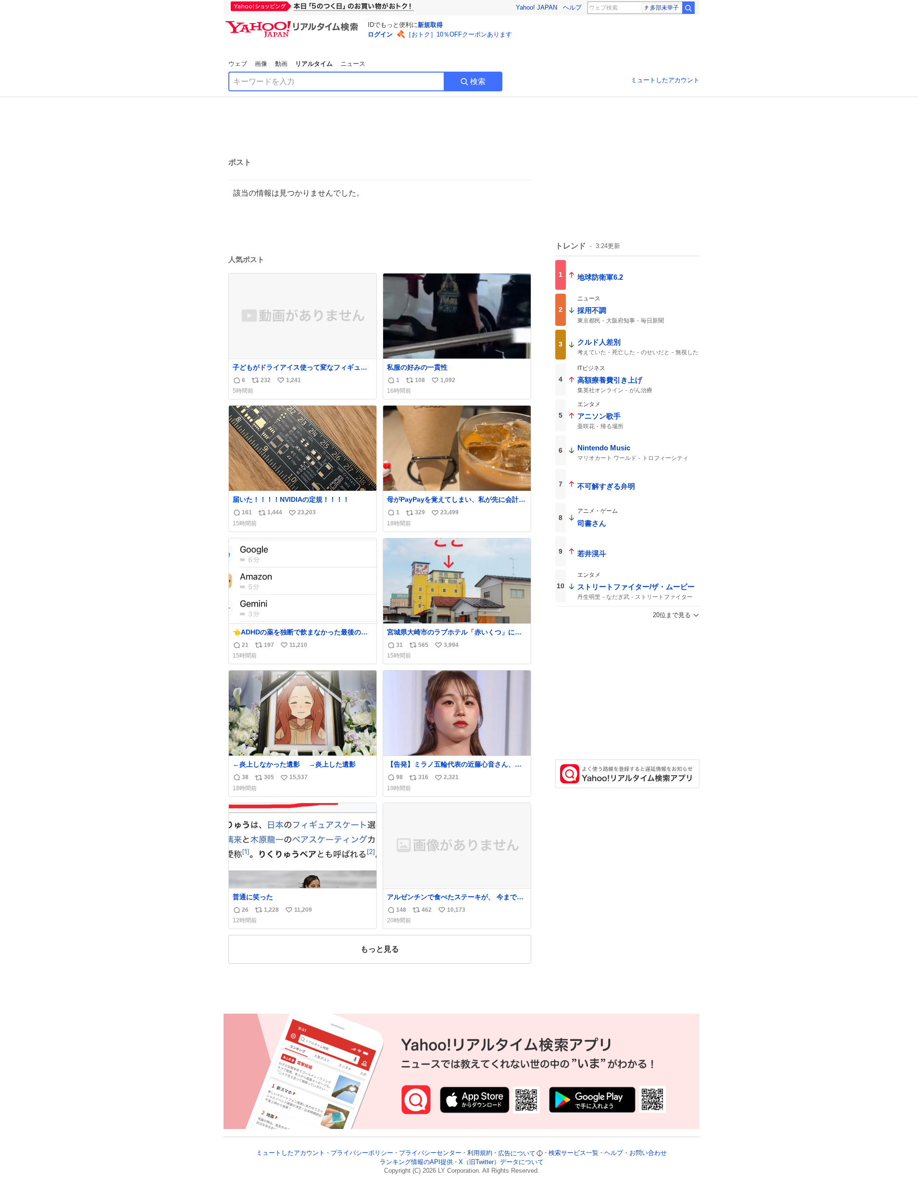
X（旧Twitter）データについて (501, 1162)
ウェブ (237, 63)
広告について (517, 1153)
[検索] (688, 7)
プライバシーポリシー (362, 1153)
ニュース (352, 63)
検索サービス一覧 (574, 1153)
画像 (261, 63)
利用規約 (479, 1153)
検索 (478, 81)
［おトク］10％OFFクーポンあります (458, 34)
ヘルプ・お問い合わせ (635, 1153)
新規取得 (430, 24)
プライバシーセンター (430, 1153)
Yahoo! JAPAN (536, 7)
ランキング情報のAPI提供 (416, 1162)
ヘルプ (572, 7)
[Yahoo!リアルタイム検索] (293, 23)
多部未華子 (664, 7)
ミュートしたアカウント (665, 80)
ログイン (380, 34)
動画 (281, 63)
